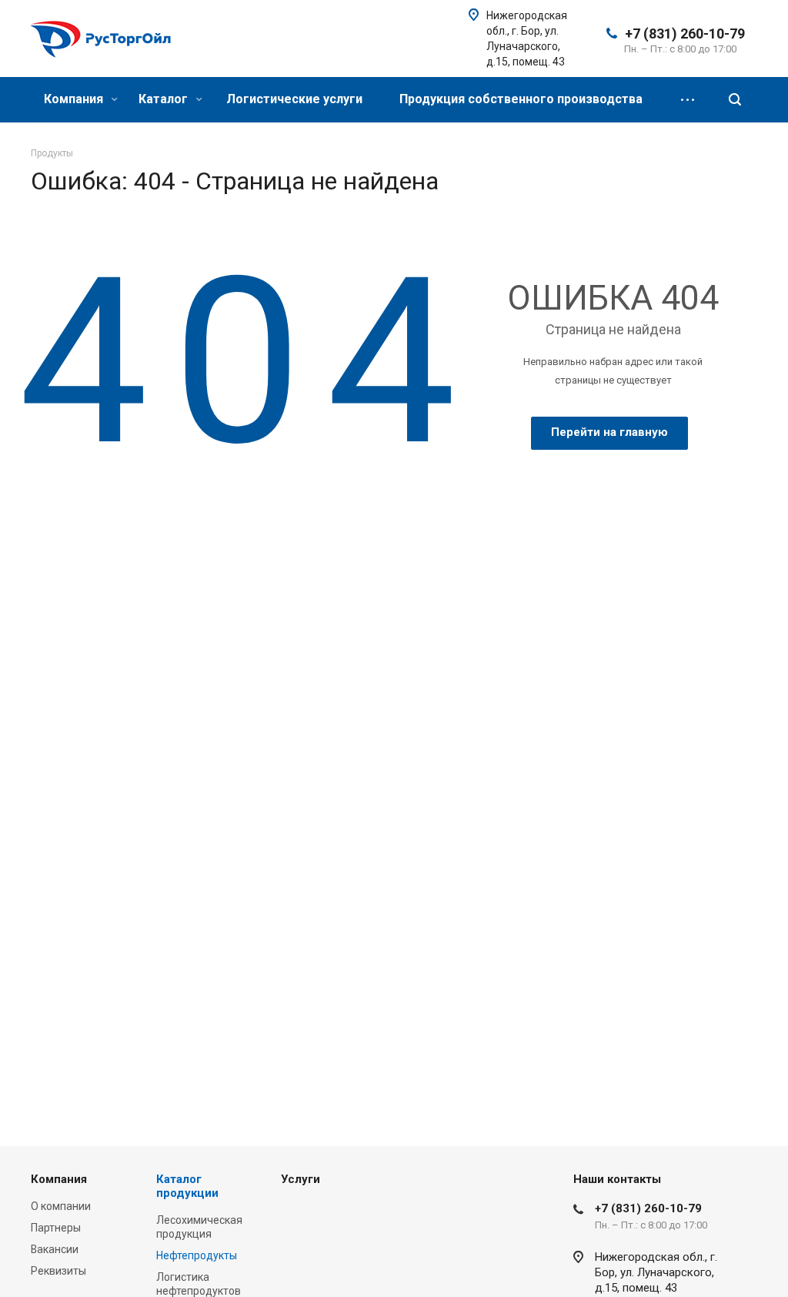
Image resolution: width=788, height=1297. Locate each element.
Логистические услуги (294, 99)
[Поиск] (735, 99)
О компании (61, 1206)
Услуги (300, 1179)
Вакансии (54, 1249)
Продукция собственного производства (521, 99)
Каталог (165, 99)
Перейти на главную (609, 432)
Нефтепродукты (196, 1255)
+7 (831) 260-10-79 (685, 33)
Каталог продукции (187, 1186)
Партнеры (56, 1228)
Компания (75, 99)
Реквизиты (58, 1271)
